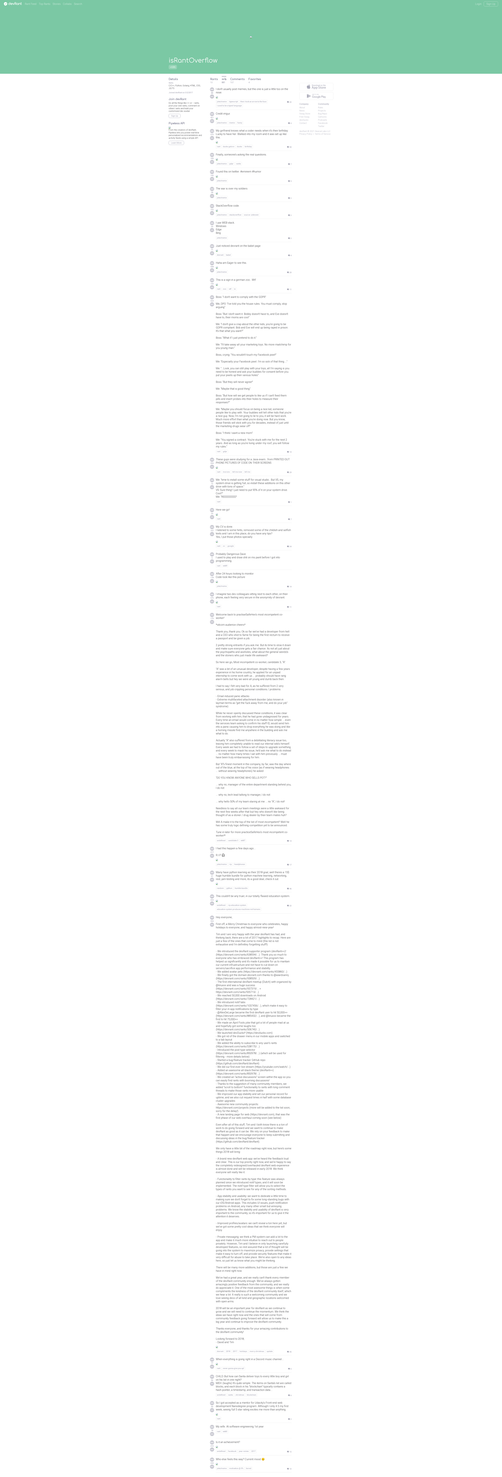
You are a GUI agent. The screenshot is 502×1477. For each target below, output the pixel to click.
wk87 (243, 840)
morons (226, 472)
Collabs (67, 3)
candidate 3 (233, 840)
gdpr (231, 164)
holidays (243, 1351)
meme (232, 123)
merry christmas (257, 1351)
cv (224, 546)
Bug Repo (322, 113)
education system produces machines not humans (238, 909)
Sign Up (490, 3)
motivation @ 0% (236, 1468)
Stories (57, 3)
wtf (230, 289)
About (302, 107)
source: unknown (251, 215)
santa (238, 164)
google (230, 546)
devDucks (303, 120)
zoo (224, 289)
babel (228, 255)
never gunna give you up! (233, 1368)
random (220, 888)
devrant (220, 255)
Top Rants (44, 3)
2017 (235, 1351)
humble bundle (241, 888)
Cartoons (322, 117)
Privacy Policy (305, 134)
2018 (228, 1351)
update (270, 1351)
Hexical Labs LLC (322, 131)
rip (230, 864)
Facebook (323, 123)
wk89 (225, 566)
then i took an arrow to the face (253, 102)
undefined (221, 840)
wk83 (225, 1431)
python (229, 888)
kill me (247, 472)
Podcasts (322, 120)
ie (235, 289)
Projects (322, 110)
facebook (232, 1451)
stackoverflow (235, 215)
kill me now (237, 472)
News (302, 110)
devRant (303, 131)
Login (478, 3)
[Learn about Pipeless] (170, 127)
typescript (233, 102)
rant (218, 147)
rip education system (237, 905)
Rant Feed (30, 3)
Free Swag (304, 117)
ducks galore (228, 147)
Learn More (176, 143)
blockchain (251, 1395)
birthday (248, 147)
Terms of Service (322, 134)
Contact (303, 123)
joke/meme (222, 102)
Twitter (321, 126)
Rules (320, 107)
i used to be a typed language (229, 106)
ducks (239, 147)
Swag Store (304, 113)
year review (244, 1451)
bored (248, 1468)
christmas (239, 1395)
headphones (239, 864)
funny (239, 123)
